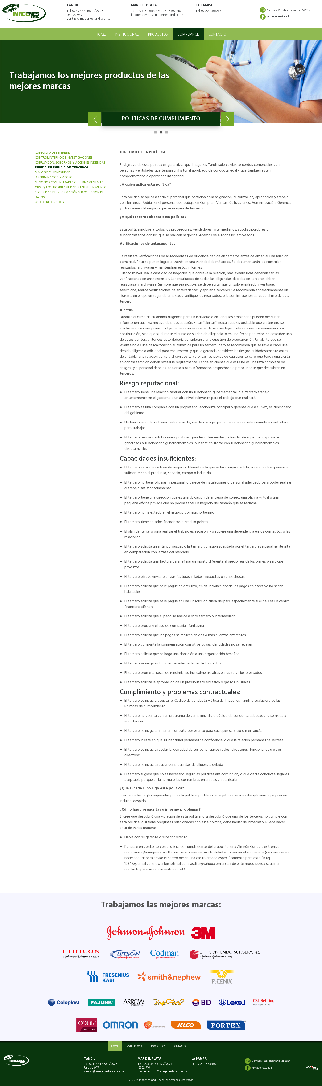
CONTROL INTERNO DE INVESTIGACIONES (63, 157)
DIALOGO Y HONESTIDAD (52, 172)
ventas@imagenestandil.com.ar (289, 9)
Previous (94, 119)
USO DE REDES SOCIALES (52, 202)
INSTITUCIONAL (127, 35)
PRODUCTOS (158, 35)
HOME (101, 35)
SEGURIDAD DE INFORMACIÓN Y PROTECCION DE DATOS (69, 195)
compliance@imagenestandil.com (151, 852)
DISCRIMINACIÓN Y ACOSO (54, 177)
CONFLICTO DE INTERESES (53, 153)
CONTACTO (217, 35)
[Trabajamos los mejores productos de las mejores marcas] (161, 81)
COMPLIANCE (188, 35)
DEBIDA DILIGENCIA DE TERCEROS (62, 167)
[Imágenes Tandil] (24, 13)
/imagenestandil (278, 16)
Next (227, 119)
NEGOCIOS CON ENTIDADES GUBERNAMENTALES (69, 182)
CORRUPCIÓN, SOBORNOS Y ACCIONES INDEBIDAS (70, 162)
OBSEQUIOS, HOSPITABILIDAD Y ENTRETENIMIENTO (71, 187)
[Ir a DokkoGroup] (312, 1067)
